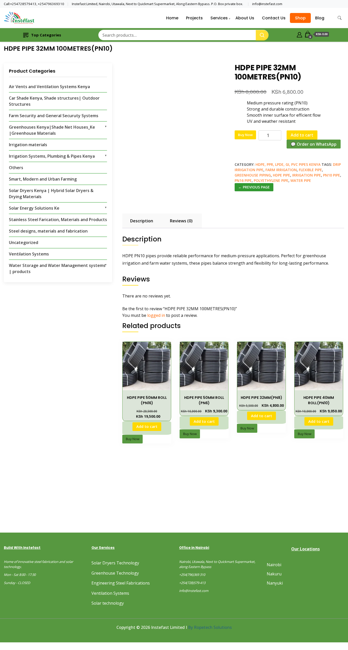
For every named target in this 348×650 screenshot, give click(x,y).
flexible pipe (310, 169)
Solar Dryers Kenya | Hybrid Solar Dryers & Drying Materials (51, 193)
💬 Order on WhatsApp (314, 144)
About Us (244, 18)
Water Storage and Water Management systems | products (57, 268)
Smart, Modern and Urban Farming (43, 179)
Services (219, 18)
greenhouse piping (253, 175)
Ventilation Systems (29, 254)
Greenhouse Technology (115, 573)
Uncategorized (23, 242)
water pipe (300, 180)
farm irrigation (281, 169)
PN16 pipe (243, 180)
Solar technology (107, 603)
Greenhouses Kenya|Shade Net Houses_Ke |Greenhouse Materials (52, 130)
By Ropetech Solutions (210, 627)
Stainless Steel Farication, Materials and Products (58, 219)
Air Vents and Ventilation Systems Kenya (49, 86)
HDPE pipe (281, 175)
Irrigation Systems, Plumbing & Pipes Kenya (52, 156)
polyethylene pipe (271, 180)
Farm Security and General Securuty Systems (53, 115)
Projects (194, 18)
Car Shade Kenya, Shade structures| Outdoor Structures (54, 101)
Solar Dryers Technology (115, 563)
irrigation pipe (306, 175)
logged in (156, 315)
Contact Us (274, 18)
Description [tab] (141, 221)
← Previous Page (254, 187)
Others (16, 167)
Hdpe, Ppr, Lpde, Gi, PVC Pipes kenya (288, 164)
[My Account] (299, 34)
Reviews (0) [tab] (181, 221)
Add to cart (302, 135)
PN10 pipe (331, 175)
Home (172, 18)
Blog (319, 18)
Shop (300, 18)
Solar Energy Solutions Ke (34, 208)
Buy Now (245, 134)
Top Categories (46, 34)
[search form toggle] (339, 18)
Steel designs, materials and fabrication (48, 231)
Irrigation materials (28, 144)
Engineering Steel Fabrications (120, 583)
